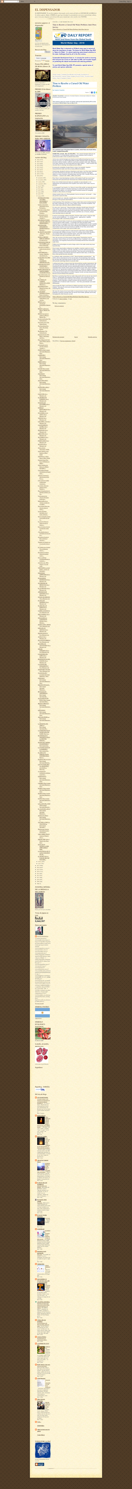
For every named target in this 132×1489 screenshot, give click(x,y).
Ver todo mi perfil (39, 1003)
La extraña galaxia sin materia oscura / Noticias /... (43, 487)
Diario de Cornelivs (42, 1136)
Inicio (76, 337)
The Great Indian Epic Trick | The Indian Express (43, 327)
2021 (38, 170)
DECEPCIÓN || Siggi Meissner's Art (43, 431)
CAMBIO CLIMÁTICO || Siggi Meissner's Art (44, 611)
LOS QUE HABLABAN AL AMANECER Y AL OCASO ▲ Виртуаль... (43, 767)
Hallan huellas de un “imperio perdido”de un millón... (43, 502)
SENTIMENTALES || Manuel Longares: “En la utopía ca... (44, 288)
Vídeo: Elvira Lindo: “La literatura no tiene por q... (44, 276)
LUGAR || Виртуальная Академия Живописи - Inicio (44, 370)
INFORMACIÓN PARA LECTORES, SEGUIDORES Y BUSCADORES (43, 200)
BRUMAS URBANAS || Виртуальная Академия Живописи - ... (44, 706)
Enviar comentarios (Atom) (67, 341)
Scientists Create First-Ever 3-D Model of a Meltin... (44, 461)
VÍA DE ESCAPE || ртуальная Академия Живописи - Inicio (44, 674)
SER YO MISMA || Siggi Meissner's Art (44, 615)
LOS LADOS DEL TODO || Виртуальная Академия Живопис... (44, 805)
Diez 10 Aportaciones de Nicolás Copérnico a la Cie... (44, 492)
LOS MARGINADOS (42, 1097)
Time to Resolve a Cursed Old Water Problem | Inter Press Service (71, 29)
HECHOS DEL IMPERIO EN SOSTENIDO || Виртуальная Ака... (44, 744)
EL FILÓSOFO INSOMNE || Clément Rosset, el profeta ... (44, 293)
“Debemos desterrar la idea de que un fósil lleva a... (43, 477)
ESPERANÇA (47, 1347)
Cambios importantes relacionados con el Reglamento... (43, 206)
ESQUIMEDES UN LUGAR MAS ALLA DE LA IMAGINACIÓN (43, 1280)
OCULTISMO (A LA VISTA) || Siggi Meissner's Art (43, 414)
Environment (58, 76)
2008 (38, 883)
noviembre (41, 180)
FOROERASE (40, 1229)
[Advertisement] (68, 321)
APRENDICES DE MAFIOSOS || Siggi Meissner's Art (43, 593)
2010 (38, 879)
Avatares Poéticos (41, 1337)
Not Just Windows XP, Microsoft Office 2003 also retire (43, 1324)
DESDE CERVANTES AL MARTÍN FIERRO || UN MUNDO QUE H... (44, 271)
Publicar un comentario (59, 306)
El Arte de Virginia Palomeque (42, 1216)
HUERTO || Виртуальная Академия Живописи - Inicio (44, 795)
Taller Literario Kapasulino (41, 1400)
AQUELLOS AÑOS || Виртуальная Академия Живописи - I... (44, 818)
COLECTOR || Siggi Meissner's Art (42, 394)
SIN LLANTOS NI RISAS (47, 1285)
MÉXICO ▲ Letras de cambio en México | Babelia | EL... (43, 315)
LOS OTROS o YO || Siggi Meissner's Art (44, 422)
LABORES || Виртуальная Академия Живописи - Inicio (44, 784)
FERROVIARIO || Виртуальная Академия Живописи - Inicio (44, 364)
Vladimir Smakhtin (59, 90)
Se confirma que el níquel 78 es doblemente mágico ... (44, 548)
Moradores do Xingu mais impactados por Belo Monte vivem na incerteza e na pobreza (43, 1305)
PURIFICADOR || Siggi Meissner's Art (43, 441)
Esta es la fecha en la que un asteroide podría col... (44, 528)
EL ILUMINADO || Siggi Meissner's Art (44, 589)
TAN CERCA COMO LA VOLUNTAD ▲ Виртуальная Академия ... (44, 825)
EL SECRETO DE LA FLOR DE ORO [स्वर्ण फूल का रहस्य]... (43, 858)
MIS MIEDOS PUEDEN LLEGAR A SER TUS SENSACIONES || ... (44, 221)
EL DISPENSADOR (47, 10)
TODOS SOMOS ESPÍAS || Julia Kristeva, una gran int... (44, 298)
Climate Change (57, 74)
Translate (47, 61)
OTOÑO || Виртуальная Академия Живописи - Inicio (44, 800)
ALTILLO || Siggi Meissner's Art (42, 637)
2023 (38, 165)
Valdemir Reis (40, 1264)
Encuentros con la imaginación (41, 1252)
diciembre (40, 178)
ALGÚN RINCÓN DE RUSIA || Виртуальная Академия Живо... (44, 700)
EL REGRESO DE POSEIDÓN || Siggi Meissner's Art (43, 399)
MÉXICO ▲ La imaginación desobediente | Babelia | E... (44, 304)
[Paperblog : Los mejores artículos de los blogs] (40, 1091)
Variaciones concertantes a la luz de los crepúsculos (47, 1383)
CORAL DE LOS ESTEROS (41, 1321)
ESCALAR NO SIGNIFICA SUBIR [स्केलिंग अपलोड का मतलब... (43, 847)
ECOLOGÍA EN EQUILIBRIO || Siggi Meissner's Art (44, 404)
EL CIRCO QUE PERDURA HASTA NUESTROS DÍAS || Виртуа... (43, 755)
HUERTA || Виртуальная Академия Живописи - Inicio (44, 790)
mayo (39, 192)
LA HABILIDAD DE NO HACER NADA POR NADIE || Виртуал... (44, 732)
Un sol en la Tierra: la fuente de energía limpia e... (43, 523)
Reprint (87, 92)
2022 (38, 168)
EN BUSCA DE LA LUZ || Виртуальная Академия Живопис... (44, 761)
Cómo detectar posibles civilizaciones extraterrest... (43, 482)
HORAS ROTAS (41, 1115)
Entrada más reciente (58, 337)
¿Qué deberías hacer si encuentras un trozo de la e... (44, 533)
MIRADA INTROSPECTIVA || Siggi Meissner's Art (43, 650)
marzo (39, 196)
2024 (38, 164)
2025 (38, 161)
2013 (38, 873)
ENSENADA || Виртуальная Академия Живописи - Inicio (44, 680)
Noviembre (39, 1203)
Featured (64, 76)
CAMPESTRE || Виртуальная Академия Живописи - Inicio (44, 357)
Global (68, 76)
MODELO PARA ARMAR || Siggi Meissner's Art (44, 625)
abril (39, 194)
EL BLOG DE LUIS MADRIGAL (42, 1183)
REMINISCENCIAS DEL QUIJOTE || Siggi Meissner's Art (44, 660)
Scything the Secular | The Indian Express (44, 319)
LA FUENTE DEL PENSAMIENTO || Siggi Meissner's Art (43, 666)
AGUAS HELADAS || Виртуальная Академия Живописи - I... (44, 383)
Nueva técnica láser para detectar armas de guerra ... (44, 507)
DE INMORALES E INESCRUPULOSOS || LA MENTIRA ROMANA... (44, 738)
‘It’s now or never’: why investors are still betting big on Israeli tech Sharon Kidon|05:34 (43, 1101)
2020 (38, 172)
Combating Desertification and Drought (70, 74)
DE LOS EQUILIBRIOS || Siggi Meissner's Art (44, 641)
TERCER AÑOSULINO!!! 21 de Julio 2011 (47, 1405)
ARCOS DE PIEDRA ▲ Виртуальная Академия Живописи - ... (44, 719)
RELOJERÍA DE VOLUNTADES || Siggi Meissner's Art (44, 645)
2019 (38, 174)
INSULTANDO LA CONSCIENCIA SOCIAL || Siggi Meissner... (42, 620)
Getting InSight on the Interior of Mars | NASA (43, 453)
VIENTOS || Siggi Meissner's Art (42, 418)
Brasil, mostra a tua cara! (43, 1364)
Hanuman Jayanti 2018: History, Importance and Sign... (43, 336)
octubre (40, 182)
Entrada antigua (92, 337)
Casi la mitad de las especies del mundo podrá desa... (43, 497)
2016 (38, 867)
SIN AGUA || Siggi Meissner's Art (42, 445)
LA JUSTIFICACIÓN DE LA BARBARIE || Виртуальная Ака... (44, 749)
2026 (38, 159)
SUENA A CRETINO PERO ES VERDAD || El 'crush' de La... (44, 238)
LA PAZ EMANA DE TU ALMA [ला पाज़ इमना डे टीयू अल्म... (44, 852)
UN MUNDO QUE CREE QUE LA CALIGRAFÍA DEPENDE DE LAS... (44, 260)
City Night (47, 1218)
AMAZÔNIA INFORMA (43, 1302)
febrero (40, 861)
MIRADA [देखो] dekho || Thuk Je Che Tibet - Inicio (43, 841)
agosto (40, 186)
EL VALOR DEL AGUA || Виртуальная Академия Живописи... (44, 811)
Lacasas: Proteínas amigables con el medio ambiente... (43, 513)
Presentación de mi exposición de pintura (42, 1339)
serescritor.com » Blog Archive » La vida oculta (43, 564)
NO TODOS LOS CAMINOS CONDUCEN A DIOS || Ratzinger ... (44, 282)
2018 (38, 175)
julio (39, 188)
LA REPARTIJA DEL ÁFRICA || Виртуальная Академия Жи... (43, 726)
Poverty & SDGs (80, 76)
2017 (38, 865)
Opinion (69, 78)
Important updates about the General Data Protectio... (44, 211)
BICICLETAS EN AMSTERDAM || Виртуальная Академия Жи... (42, 694)
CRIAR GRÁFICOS (47, 1267)
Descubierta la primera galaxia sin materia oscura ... (43, 554)
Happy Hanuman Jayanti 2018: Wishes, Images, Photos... (44, 341)
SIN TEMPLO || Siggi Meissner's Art (43, 438)
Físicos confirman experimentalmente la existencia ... (44, 559)
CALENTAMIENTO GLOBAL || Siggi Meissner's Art (43, 426)
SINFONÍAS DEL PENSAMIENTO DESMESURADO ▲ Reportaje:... (44, 227)
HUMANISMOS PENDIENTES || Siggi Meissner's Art (44, 579)
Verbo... (39, 1422)
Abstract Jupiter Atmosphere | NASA (43, 448)
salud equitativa (42, 936)
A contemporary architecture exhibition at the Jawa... (44, 773)
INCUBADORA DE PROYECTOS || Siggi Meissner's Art (43, 584)
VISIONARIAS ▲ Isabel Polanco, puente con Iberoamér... (44, 569)
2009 (38, 881)
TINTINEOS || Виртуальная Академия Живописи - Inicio (44, 376)
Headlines (73, 76)
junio (39, 190)
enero (39, 863)
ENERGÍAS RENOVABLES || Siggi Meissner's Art (44, 409)
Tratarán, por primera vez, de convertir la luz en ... (44, 543)
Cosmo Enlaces (41, 1435)
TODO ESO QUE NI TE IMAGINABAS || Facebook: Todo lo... (44, 265)
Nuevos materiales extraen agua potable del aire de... (44, 518)
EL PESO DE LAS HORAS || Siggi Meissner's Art (42, 607)
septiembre (41, 184)
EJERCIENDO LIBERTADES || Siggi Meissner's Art (44, 574)
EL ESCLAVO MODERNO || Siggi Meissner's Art (43, 602)
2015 (38, 869)
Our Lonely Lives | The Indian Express (43, 323)
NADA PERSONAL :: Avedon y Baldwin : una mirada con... (43, 254)
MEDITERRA (40, 1426)
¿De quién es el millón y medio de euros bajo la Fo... (44, 248)
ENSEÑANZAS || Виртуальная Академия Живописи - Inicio (44, 779)
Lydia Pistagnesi (41, 1378)
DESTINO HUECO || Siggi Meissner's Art (43, 634)
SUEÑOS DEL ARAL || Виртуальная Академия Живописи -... (44, 389)
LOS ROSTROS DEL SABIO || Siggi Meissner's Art (43, 655)
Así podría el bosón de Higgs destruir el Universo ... (43, 538)
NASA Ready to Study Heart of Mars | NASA (44, 457)
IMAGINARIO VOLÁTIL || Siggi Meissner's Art (44, 670)
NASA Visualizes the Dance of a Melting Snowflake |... (43, 466)
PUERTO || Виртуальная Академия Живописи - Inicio (44, 351)
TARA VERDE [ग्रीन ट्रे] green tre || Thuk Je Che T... (44, 835)
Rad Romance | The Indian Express (42, 331)
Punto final (39, 1254)
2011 (38, 877)
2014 (38, 871)
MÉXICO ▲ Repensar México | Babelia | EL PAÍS (44, 310)
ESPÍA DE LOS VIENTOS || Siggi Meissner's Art (43, 629)
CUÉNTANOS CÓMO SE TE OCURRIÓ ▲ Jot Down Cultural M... (44, 243)
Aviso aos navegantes (42, 1366)
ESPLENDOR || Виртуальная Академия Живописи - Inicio (44, 712)
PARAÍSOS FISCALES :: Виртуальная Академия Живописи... (44, 687)
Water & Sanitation (61, 78)
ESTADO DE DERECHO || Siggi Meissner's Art (44, 597)
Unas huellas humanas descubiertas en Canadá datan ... (44, 471)
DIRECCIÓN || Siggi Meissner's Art (43, 434)
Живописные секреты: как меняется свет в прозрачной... (43, 830)
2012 (38, 875)
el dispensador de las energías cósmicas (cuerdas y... (43, 216)
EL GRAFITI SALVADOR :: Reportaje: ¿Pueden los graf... (44, 233)
